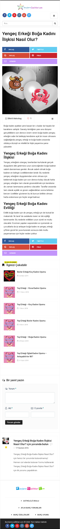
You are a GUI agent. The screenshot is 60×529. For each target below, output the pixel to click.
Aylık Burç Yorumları (31, 508)
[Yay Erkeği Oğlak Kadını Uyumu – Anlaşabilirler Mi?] (9, 357)
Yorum (12, 388)
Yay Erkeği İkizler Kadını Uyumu (31, 321)
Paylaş (11, 50)
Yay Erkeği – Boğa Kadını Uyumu (31, 337)
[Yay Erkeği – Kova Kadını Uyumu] (9, 292)
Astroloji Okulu (31, 501)
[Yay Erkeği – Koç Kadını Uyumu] (9, 308)
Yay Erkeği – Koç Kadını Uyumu (31, 304)
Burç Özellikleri (21, 515)
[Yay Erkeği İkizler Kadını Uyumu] (9, 324)
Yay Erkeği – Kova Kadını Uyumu (31, 288)
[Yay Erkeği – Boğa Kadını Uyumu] (9, 341)
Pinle (39, 56)
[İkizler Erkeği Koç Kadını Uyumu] (9, 276)
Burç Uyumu (43, 515)
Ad (10, 408)
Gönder (12, 61)
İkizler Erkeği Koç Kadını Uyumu (31, 272)
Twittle (40, 50)
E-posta (39, 408)
